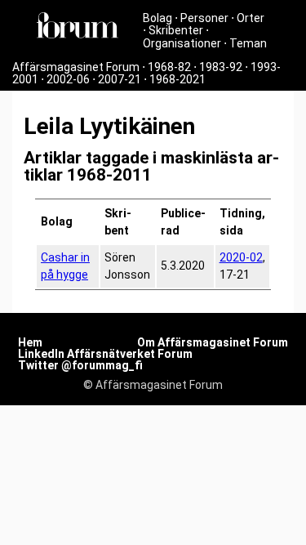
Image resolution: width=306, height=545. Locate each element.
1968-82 (169, 67)
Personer (204, 18)
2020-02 (241, 257)
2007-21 (119, 79)
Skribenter (176, 30)
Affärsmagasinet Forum (76, 67)
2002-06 (68, 79)
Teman (248, 43)
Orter (250, 18)
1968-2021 (177, 79)
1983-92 (220, 67)
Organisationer (182, 43)
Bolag (157, 18)
